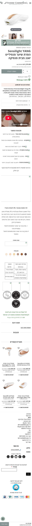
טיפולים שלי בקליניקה (24, 419)
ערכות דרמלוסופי (26, 428)
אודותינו (28, 414)
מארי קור (28, 442)
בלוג (29, 417)
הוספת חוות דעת (26, 328)
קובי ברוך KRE (25, 436)
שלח (28, 474)
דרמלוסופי (28, 434)
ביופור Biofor (27, 423)
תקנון (29, 432)
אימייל (14, 467)
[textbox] (16, 434)
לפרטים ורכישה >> (23, 375)
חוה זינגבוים (27, 421)
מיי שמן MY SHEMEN (24, 425)
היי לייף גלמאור (26, 440)
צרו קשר (28, 416)
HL (30, 430)
